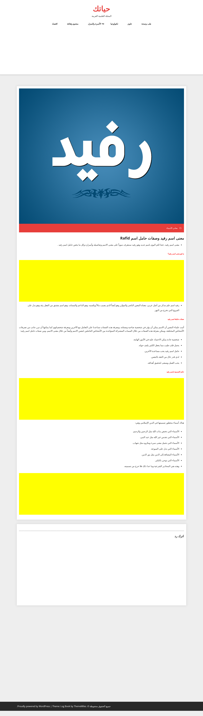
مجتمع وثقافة (72, 23)
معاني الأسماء (172, 228)
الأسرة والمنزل (94, 23)
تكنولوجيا (114, 23)
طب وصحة (146, 23)
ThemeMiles (80, 706)
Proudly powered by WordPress (34, 706)
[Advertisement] (101, 53)
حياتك (101, 8)
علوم (130, 23)
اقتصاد (55, 23)
